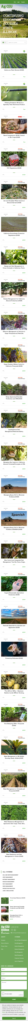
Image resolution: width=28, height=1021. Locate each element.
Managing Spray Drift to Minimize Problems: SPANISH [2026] (14, 528)
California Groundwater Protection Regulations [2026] (14, 234)
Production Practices (9, 888)
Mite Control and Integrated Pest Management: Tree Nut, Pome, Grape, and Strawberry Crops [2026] (14, 561)
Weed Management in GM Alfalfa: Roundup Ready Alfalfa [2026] (14, 757)
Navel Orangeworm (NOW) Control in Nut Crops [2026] (14, 136)
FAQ (15, 2)
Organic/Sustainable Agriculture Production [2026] (14, 593)
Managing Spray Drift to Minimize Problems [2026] (14, 496)
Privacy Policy (4, 946)
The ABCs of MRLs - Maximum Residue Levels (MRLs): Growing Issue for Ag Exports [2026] (14, 692)
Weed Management (8, 886)
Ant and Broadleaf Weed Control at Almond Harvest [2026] (14, 201)
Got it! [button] (14, 1018)
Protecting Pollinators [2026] (14, 658)
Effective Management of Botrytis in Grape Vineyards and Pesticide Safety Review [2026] (14, 332)
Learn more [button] (21, 1014)
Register (23, 2)
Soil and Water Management (10, 875)
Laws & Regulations (8, 890)
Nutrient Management (9, 879)
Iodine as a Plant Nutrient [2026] (14, 70)
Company (3, 940)
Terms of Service (5, 943)
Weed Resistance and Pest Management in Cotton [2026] (14, 855)
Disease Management (8, 881)
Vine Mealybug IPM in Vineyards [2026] (14, 724)
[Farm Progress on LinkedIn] (15, 930)
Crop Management (8, 877)
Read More (14, 61)
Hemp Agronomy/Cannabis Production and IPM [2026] (14, 397)
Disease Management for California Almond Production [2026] (14, 299)
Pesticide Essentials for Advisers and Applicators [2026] (14, 626)
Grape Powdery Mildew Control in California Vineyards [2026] (14, 365)
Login (18, 2)
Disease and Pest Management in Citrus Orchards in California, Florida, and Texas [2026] (14, 267)
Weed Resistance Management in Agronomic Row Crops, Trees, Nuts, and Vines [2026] (14, 823)
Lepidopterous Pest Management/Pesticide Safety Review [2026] (14, 430)
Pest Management (8, 884)
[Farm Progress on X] (12, 930)
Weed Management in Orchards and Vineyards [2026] (14, 790)
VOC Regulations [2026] (14, 168)
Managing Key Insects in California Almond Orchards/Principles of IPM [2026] (14, 463)
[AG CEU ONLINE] (6, 9)
